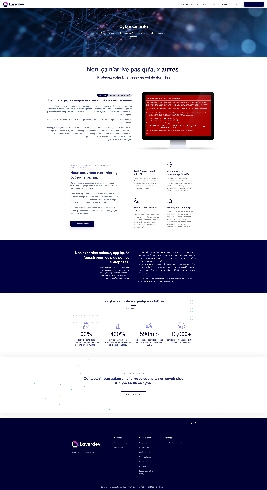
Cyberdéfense (227, 4)
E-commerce (183, 4)
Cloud (238, 4)
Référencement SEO (211, 4)
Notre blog (118, 447)
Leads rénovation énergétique (146, 472)
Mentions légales (121, 443)
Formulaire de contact (173, 443)
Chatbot (142, 466)
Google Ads (195, 4)
